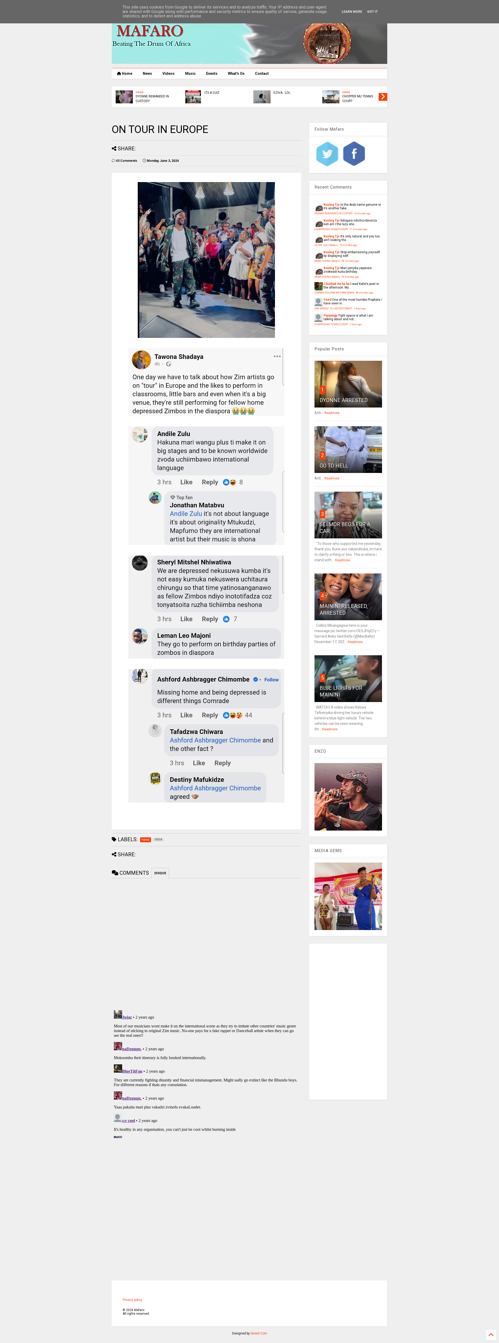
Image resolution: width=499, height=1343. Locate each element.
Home (126, 73)
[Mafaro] (249, 61)
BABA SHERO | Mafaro (327, 260)
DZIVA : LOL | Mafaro (326, 245)
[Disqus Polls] (206, 943)
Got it (372, 12)
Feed (327, 300)
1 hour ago (360, 308)
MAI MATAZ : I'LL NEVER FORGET (333, 308)
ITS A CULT (212, 93)
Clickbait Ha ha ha (336, 284)
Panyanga (330, 315)
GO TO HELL (334, 466)
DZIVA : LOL (281, 93)
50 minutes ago (364, 292)
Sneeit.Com (259, 1333)
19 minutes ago (350, 276)
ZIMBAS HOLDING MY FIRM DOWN (334, 292)
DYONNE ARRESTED (344, 400)
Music (190, 73)
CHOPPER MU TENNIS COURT (357, 99)
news (139, 92)
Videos (168, 73)
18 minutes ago (350, 260)
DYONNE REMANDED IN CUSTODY (152, 99)
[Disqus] (206, 1073)
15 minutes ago (348, 245)
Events (212, 73)
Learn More (352, 12)
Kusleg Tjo (332, 204)
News (147, 73)
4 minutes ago (362, 213)
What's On (236, 73)
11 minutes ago (358, 229)
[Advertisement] (348, 1022)
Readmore (331, 413)
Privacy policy (132, 1300)
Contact (262, 73)
